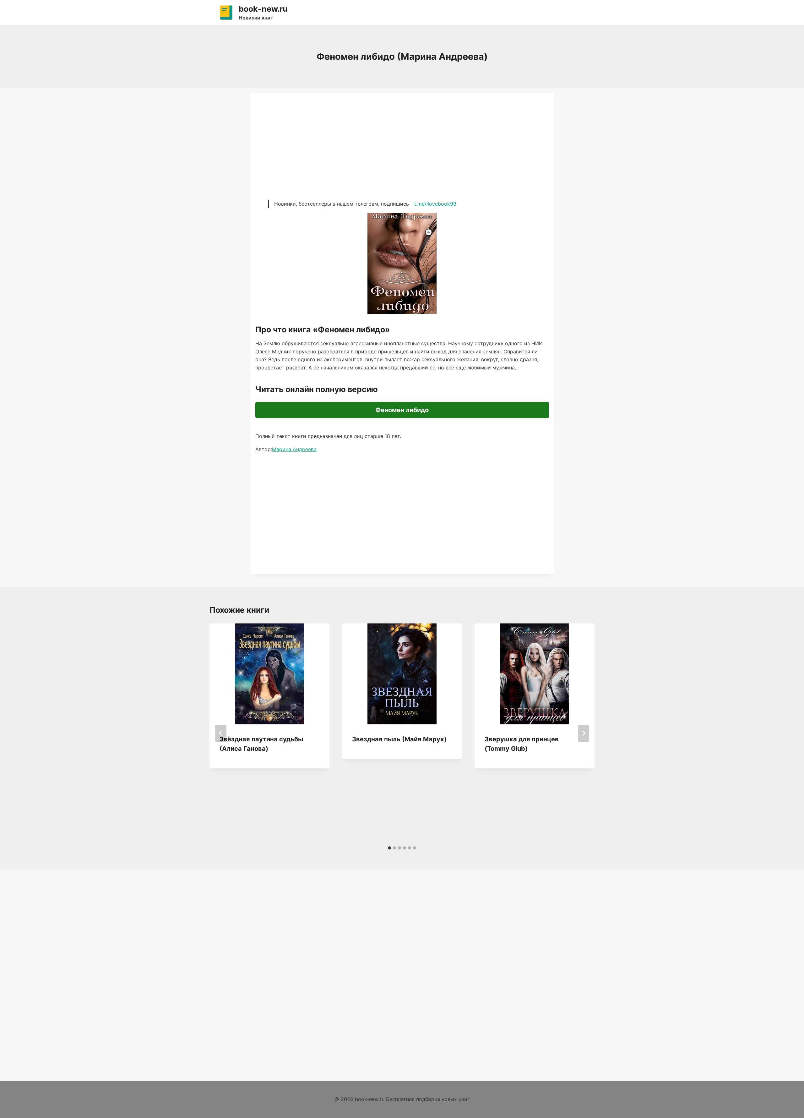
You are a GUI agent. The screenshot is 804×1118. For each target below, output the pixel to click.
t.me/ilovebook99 (435, 204)
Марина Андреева (294, 449)
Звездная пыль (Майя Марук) (399, 739)
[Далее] (583, 733)
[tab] (389, 848)
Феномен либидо (402, 410)
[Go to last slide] (220, 733)
